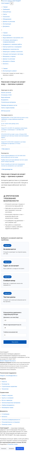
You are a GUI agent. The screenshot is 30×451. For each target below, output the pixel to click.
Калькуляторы (7, 11)
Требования (6, 9)
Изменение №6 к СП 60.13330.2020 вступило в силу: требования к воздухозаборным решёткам (14, 118)
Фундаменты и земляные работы (12, 44)
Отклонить (3, 448)
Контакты (5, 63)
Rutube (2, 360)
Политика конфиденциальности (11, 419)
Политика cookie (6, 424)
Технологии (6, 16)
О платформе (5, 414)
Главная (5, 7)
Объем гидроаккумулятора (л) (12, 324)
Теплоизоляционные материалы (11, 402)
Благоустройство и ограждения (12, 46)
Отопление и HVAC (6, 95)
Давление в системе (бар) (10, 317)
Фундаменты (4, 99)
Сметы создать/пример (7, 107)
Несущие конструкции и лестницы (13, 54)
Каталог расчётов (6, 92)
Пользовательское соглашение (11, 422)
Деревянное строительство (11, 49)
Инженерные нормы (7, 407)
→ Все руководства (6, 169)
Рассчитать (15, 342)
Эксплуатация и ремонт (10, 71)
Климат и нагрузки (7, 395)
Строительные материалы (8, 102)
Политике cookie (12, 444)
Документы (6, 26)
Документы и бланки (9, 61)
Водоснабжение (5, 97)
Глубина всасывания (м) (10, 332)
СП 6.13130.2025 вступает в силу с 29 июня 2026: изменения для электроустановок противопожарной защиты (15, 136)
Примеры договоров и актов (9, 105)
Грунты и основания (7, 398)
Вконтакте (13, 360)
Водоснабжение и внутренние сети (13, 37)
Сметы (5, 14)
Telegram (6, 360)
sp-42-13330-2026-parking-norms (10, 123)
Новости (4, 381)
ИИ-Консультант (5, 111)
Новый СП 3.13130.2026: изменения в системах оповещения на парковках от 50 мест (13, 142)
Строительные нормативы (9, 386)
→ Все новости (5, 149)
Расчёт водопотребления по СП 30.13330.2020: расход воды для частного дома (13, 156)
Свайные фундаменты (8, 405)
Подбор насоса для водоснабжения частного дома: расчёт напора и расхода (14, 160)
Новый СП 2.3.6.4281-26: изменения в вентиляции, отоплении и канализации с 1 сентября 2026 (14, 128)
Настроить (11, 448)
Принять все (20, 448)
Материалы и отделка (9, 56)
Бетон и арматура (7, 400)
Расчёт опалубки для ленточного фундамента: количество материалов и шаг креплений (13, 164)
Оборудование (7, 19)
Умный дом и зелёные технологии (13, 51)
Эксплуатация (7, 24)
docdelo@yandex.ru (11, 375)
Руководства (5, 384)
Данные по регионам (9, 21)
